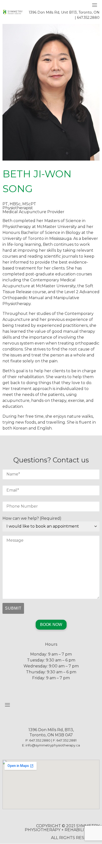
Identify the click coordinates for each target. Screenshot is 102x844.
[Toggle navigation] (95, 5)
